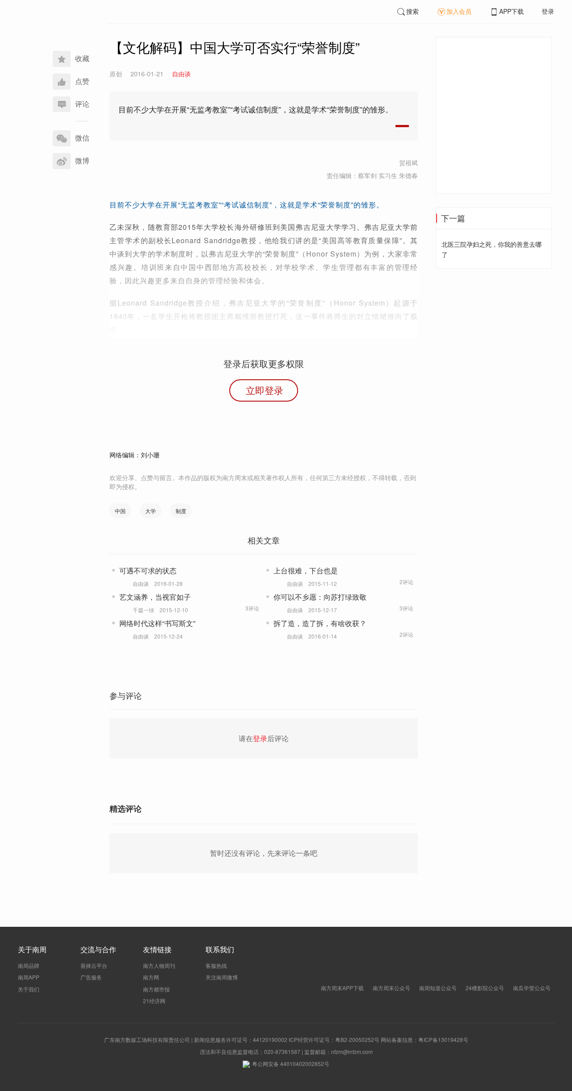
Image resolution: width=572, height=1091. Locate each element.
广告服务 (91, 977)
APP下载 (511, 11)
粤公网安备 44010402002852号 (290, 1063)
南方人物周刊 (159, 965)
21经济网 (154, 1000)
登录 (548, 11)
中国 (120, 510)
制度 (181, 510)
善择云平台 (93, 965)
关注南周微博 (222, 977)
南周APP (28, 977)
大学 (150, 510)
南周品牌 (28, 965)
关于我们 (28, 989)
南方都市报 (156, 989)
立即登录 (264, 390)
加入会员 (458, 11)
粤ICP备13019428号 (443, 1039)
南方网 (151, 977)
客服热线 (216, 965)
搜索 (412, 11)
